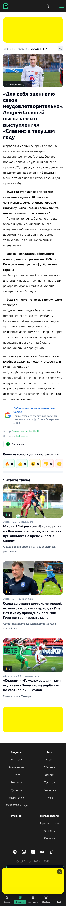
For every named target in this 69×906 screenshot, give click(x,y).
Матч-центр (16, 797)
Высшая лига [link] (26, 521)
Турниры (16, 790)
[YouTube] (42, 852)
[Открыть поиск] (47, 6)
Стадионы (49, 790)
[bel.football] (5, 6)
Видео (16, 774)
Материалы (16, 767)
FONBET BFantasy (17, 805)
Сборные (49, 767)
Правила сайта (49, 823)
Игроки (49, 774)
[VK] (33, 852)
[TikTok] (51, 852)
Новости (22, 48)
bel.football (23, 436)
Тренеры (49, 782)
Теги (50, 752)
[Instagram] (24, 852)
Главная (8, 48)
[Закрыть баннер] (59, 871)
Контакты (50, 830)
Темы (49, 797)
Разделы (16, 752)
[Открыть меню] (62, 6)
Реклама (49, 838)
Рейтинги (16, 782)
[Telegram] (15, 852)
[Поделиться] (60, 48)
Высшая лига (39, 48)
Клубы (49, 759)
